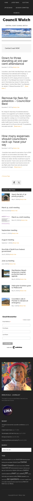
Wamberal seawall (14, 481)
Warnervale (21, 481)
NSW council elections (9, 476)
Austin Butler (19, 459)
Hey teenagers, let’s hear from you (10, 433)
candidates (10, 462)
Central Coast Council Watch (19, 465)
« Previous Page (6, 176)
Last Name (5, 334)
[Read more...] (18, 126)
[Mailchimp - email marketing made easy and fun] (14, 348)
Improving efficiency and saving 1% (10, 440)
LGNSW (21, 473)
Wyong (11, 483)
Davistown (28, 468)
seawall (23, 476)
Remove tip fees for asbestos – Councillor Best (16, 100)
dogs (3, 470)
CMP (9, 468)
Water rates (7, 483)
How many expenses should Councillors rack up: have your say (15, 140)
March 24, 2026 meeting (21, 217)
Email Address (7, 321)
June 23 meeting (8, 261)
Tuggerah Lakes (28, 479)
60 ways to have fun (7, 436)
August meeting (8, 240)
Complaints (20, 468)
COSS (24, 468)
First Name (5, 328)
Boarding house (26, 459)
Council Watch (16, 20)
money (29, 473)
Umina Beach (4, 481)
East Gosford (6, 470)
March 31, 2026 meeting (11, 208)
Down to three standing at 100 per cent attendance (15, 60)
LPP (26, 473)
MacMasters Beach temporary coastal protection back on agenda (19, 273)
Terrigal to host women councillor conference (13, 424)
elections (10, 470)
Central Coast (16, 462)
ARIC (15, 459)
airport (9, 459)
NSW (3, 476)
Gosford (26, 470)
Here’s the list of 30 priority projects (19, 195)
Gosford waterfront (6, 473)
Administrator (4, 459)
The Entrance (21, 479)
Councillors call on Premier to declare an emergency (20, 301)
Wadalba (9, 481)
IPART (14, 473)
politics (15, 476)
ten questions (13, 479)
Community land (14, 468)
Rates (19, 476)
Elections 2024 (16, 470)
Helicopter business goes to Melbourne (21, 287)
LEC (17, 474)
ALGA (12, 459)
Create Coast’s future (7, 430)
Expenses (21, 470)
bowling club (4, 462)
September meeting (9, 230)
